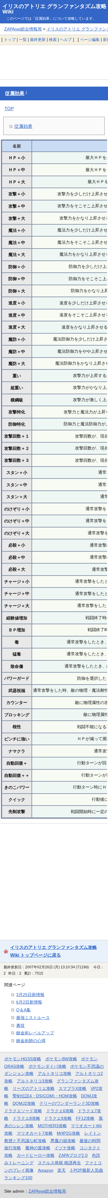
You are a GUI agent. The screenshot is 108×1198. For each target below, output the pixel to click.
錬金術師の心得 (31, 1040)
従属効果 (14, 93)
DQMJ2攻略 (24, 1103)
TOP (9, 108)
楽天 (61, 1170)
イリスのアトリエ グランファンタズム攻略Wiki (54, 9)
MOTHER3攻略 (52, 1125)
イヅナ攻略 (64, 1147)
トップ (10, 39)
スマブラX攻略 (72, 1088)
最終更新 (38, 39)
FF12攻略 (85, 1118)
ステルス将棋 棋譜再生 (59, 1162)
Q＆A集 (23, 1009)
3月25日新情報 (30, 994)
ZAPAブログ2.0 (73, 1155)
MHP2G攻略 (68, 1133)
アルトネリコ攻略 (54, 1073)
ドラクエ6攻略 (60, 1110)
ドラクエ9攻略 (58, 1118)
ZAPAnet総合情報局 (23, 29)
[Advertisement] (54, 62)
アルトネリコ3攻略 (35, 1081)
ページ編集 (90, 39)
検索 (53, 39)
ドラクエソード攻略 (23, 1110)
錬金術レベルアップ (35, 1032)
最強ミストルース (33, 1017)
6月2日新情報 (29, 1002)
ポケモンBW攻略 (61, 1058)
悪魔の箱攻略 (63, 1140)
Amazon (45, 1170)
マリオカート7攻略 (35, 1133)
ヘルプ (66, 39)
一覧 (23, 39)
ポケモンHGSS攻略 (22, 1058)
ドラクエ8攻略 (26, 1118)
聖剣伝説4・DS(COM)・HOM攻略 (45, 1095)
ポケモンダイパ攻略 (47, 1066)
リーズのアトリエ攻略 (34, 1088)
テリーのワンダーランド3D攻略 (69, 1103)
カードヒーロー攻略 (36, 1155)
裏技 (20, 1025)
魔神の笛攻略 (37, 1147)
